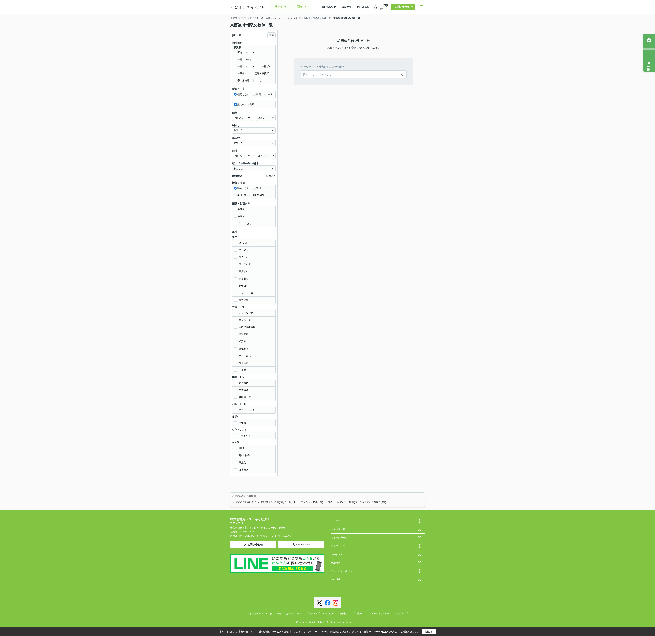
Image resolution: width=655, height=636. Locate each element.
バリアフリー (246, 250)
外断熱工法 (245, 397)
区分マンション (245, 52)
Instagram (363, 6)
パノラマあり (244, 223)
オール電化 (245, 355)
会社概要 (335, 579)
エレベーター (246, 320)
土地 (259, 80)
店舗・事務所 (261, 73)
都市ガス (243, 363)
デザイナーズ (246, 293)
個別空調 (243, 334)
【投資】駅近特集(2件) (272, 502)
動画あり (242, 216)
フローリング (246, 312)
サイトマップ (401, 613)
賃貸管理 (349, 6)
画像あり (242, 209)
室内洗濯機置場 (247, 327)
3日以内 (241, 195)
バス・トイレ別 (247, 410)
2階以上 (243, 448)
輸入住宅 (243, 257)
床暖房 (242, 422)
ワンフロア (245, 264)
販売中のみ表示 (245, 104)
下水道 (242, 370)
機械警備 (243, 348)
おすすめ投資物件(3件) (245, 502)
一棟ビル (266, 66)
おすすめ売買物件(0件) (374, 502)
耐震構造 (243, 390)
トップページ (338, 521)
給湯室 (242, 341)
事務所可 (243, 278)
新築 (258, 94)
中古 (270, 94)
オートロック (246, 435)
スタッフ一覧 (338, 529)
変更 (271, 35)
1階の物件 (244, 455)
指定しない (243, 94)
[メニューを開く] (421, 7)
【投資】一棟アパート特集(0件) (342, 502)
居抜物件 (243, 300)
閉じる (429, 631)
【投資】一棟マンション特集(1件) (305, 502)
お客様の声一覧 (339, 537)
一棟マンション (245, 66)
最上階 (242, 462)
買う (300, 6)
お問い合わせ (402, 6)
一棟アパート (244, 59)
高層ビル (243, 271)
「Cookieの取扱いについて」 (384, 632)
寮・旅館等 (243, 80)
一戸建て (242, 73)
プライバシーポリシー (343, 571)
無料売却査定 (331, 6)
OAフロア (244, 242)
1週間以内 (258, 195)
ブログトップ (338, 546)
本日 (258, 188)
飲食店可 (243, 285)
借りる (279, 6)
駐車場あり (245, 469)
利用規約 (335, 562)
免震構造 (243, 382)
